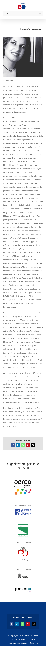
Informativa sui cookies (17, 643)
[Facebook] (11, 623)
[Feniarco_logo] (23, 588)
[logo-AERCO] (23, 478)
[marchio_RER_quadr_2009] (23, 525)
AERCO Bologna (31, 635)
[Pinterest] (28, 623)
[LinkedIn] (17, 623)
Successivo (36, 29)
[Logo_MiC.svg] (23, 510)
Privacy (32, 639)
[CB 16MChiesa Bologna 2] (23, 547)
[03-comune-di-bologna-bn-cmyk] (23, 574)
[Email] (33, 623)
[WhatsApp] (22, 623)
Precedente (25, 29)
